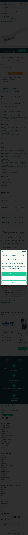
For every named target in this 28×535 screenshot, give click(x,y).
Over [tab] (23, 255)
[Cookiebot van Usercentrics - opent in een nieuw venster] (21, 251)
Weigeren (14, 282)
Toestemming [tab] (5, 255)
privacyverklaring (14, 268)
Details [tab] (14, 255)
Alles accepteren (14, 273)
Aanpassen (13, 278)
